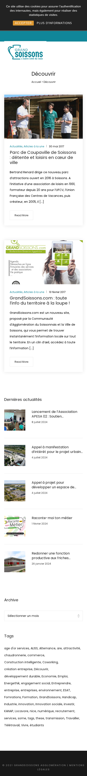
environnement (50, 690)
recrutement (65, 711)
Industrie (10, 704)
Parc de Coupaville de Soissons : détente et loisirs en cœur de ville (43, 157)
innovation (26, 704)
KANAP (8, 711)
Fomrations (12, 697)
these (40, 718)
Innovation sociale (48, 704)
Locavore (21, 711)
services (10, 718)
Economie (49, 676)
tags (31, 718)
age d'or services (16, 648)
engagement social (35, 683)
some (22, 718)
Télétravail (12, 725)
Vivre (24, 725)
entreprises (29, 690)
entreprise (11, 690)
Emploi (63, 676)
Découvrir (41, 669)
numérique (46, 711)
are (59, 648)
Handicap (69, 697)
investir (69, 704)
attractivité (71, 648)
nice (33, 711)
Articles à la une (34, 146)
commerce (35, 655)
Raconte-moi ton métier (52, 518)
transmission (55, 718)
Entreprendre (61, 683)
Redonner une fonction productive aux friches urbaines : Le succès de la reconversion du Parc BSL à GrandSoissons (54, 556)
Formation (30, 697)
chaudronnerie (15, 655)
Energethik (12, 683)
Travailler (72, 718)
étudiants (37, 725)
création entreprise (18, 669)
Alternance (47, 648)
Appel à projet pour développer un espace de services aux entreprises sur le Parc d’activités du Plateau (57, 485)
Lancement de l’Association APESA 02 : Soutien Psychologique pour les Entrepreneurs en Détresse (54, 414)
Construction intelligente (22, 662)
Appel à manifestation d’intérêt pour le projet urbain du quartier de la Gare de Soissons (56, 449)
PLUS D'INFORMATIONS (54, 23)
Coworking (50, 662)
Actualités (16, 146)
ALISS (34, 648)
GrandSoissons (50, 697)
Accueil (36, 82)
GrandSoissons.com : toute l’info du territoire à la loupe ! (40, 300)
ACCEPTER (23, 23)
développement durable (22, 676)
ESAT (66, 690)
